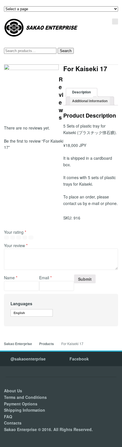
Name (10, 277)
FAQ (8, 416)
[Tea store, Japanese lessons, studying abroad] (41, 27)
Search (65, 51)
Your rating (15, 232)
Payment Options (20, 404)
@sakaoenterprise (28, 359)
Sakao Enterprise (18, 343)
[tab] (81, 92)
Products (46, 343)
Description (81, 92)
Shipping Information (24, 410)
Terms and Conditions (25, 397)
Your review (16, 245)
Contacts (13, 423)
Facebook (79, 359)
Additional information (90, 101)
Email (45, 277)
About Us (13, 390)
